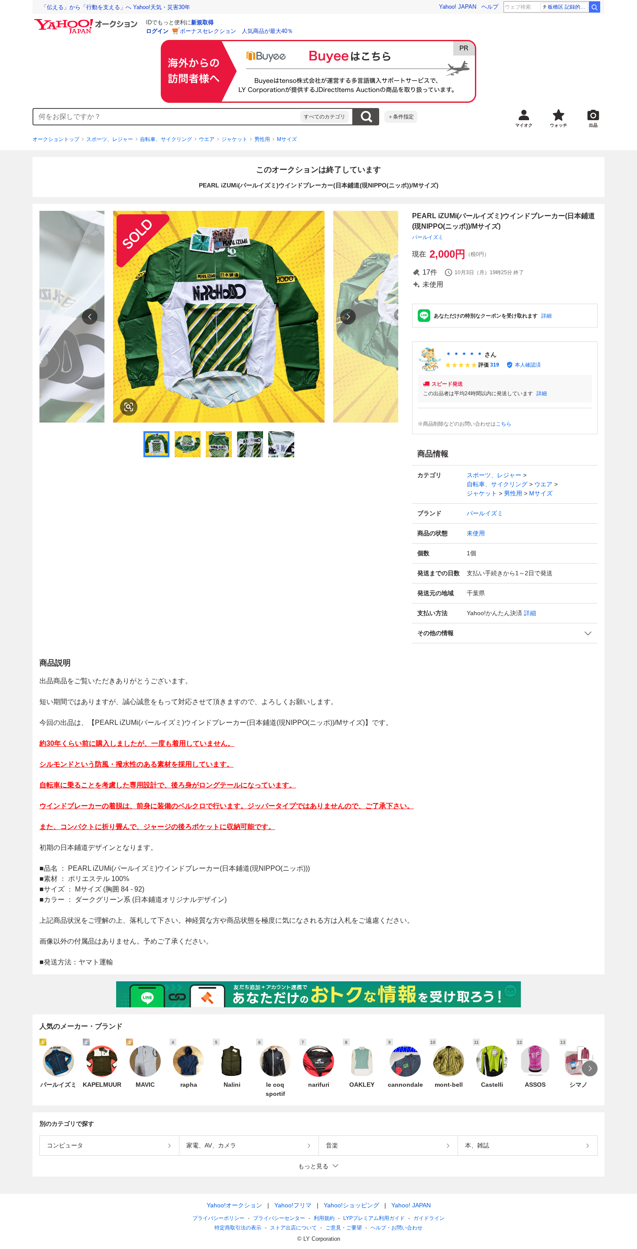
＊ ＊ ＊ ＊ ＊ (464, 354)
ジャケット (234, 139)
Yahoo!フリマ (293, 1205)
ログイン (157, 31)
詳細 (546, 316)
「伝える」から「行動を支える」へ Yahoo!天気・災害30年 (115, 7)
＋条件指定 (401, 117)
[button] (505, 633)
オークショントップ (55, 139)
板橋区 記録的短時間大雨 (568, 7)
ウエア (206, 139)
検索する (366, 116)
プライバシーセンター (279, 1218)
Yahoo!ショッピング (351, 1205)
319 (494, 365)
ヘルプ (489, 6)
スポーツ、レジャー (109, 139)
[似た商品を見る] (128, 407)
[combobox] (167, 117)
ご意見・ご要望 (343, 1228)
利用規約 (324, 1218)
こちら (503, 424)
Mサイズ (287, 139)
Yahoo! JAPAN (457, 6)
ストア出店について (293, 1228)
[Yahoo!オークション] (87, 21)
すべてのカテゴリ (324, 117)
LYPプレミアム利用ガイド (374, 1218)
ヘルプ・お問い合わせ (396, 1228)
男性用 (262, 139)
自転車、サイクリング (166, 139)
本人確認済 (528, 365)
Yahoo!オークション (234, 1205)
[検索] (594, 7)
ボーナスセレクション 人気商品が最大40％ (236, 31)
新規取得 (202, 22)
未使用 (476, 533)
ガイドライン (429, 1218)
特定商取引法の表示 (237, 1228)
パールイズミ (427, 237)
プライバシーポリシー (218, 1218)
